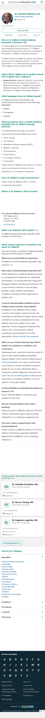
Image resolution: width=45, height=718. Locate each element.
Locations (22, 35)
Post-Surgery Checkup (12, 158)
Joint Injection (8, 141)
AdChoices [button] (27, 695)
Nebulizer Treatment (11, 148)
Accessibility (6, 695)
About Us (27, 682)
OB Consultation (9, 151)
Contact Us (27, 685)
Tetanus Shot (8, 161)
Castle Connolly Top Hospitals (25, 336)
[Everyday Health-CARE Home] (22, 2)
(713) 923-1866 (22, 31)
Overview (9, 35)
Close (40, 711)
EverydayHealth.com (13, 362)
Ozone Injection (9, 154)
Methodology (7, 699)
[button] (41, 2)
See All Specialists (11, 543)
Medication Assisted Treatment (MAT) (18, 144)
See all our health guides (17, 375)
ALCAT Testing (9, 138)
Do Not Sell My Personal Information (31, 690)
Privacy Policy (7, 682)
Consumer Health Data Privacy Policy (9, 690)
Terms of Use (7, 685)
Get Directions (9, 224)
